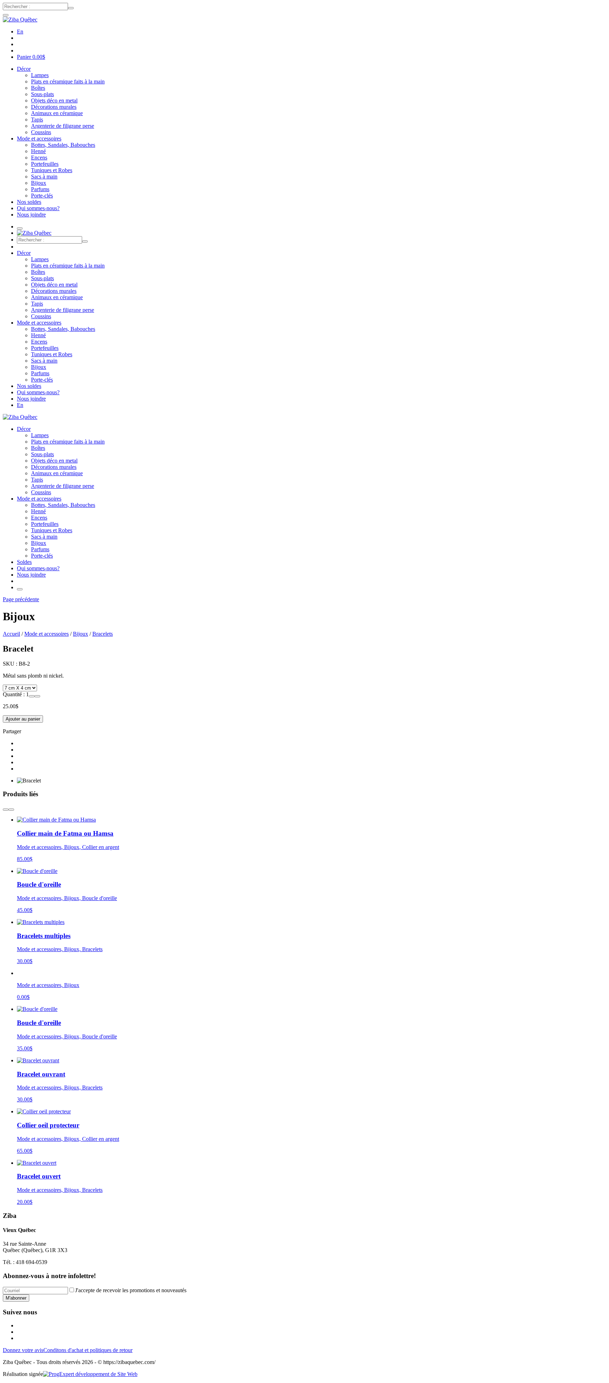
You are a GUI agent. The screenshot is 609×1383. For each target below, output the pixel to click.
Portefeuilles (45, 164)
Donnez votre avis (23, 1350)
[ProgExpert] (90, 1374)
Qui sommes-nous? (38, 208)
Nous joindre (31, 215)
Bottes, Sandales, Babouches (63, 145)
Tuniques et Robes (51, 170)
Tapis (37, 119)
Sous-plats (42, 94)
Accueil (11, 634)
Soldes (24, 562)
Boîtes (38, 88)
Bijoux (38, 183)
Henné (38, 151)
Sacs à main (44, 177)
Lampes (40, 75)
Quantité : (14, 694)
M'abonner (16, 1298)
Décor (24, 69)
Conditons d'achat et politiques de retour (88, 1350)
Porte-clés (42, 196)
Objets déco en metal (54, 100)
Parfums (40, 189)
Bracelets (102, 634)
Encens (39, 158)
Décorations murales (53, 107)
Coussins (41, 132)
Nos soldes (29, 202)
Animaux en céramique (57, 113)
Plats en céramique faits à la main (68, 81)
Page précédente (21, 599)
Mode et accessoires (39, 139)
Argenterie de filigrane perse (62, 126)
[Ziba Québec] (20, 20)
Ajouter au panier (23, 719)
